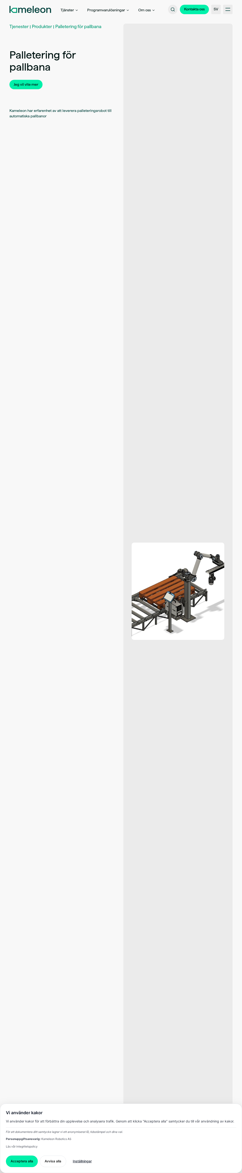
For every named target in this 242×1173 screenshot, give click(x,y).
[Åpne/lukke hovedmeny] (228, 9)
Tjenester (19, 26)
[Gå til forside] (30, 9)
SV (216, 9)
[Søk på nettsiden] (172, 9)
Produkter (42, 26)
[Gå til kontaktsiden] (194, 9)
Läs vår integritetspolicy (22, 1146)
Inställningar (82, 1161)
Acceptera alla (22, 1161)
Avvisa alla (53, 1161)
